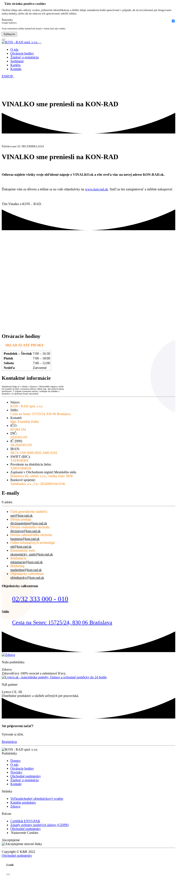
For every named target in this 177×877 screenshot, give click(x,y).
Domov (15, 760)
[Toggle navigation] (39, 43)
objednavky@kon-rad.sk (27, 577)
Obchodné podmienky (25, 776)
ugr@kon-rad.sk (21, 515)
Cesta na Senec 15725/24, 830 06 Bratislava (62, 622)
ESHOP (8, 76)
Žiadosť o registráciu (24, 57)
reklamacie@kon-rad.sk (26, 562)
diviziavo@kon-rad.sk (25, 531)
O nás (14, 49)
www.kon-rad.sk (96, 189)
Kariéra (15, 65)
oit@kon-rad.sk (21, 546)
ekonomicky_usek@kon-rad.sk (31, 554)
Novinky (16, 772)
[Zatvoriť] (8, 874)
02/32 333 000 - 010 (40, 599)
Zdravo (15, 806)
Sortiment (17, 61)
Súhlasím (9, 34)
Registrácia (9, 742)
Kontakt (15, 69)
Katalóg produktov (23, 802)
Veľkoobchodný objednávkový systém (36, 798)
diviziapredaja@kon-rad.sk (28, 523)
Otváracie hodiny (22, 53)
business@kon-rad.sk (25, 539)
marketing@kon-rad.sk (26, 570)
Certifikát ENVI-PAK (25, 821)
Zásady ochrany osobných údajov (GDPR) (39, 825)
